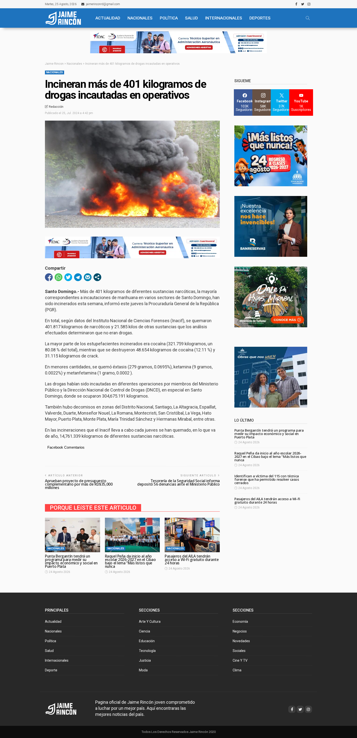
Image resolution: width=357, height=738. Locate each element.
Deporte (51, 670)
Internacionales (223, 18)
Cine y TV (240, 660)
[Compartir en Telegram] (78, 277)
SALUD (191, 18)
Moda (143, 670)
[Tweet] (68, 277)
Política (50, 641)
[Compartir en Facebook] (49, 277)
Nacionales (54, 72)
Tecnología (147, 651)
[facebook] (296, 4)
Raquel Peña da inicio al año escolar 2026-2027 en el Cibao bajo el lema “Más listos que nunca (130, 561)
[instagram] (309, 4)
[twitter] (302, 4)
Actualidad (53, 621)
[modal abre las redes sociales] (97, 277)
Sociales (239, 651)
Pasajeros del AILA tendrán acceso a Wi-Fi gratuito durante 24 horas (192, 560)
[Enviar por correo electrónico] (88, 277)
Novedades (241, 641)
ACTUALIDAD (107, 18)
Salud (49, 651)
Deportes (260, 18)
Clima (237, 670)
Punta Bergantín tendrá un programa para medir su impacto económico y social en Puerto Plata (71, 561)
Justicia (145, 660)
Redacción (56, 106)
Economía (240, 621)
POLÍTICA (169, 18)
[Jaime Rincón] (66, 18)
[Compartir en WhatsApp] (58, 277)
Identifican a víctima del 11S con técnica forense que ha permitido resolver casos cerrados (266, 479)
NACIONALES (140, 18)
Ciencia (144, 631)
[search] (307, 18)
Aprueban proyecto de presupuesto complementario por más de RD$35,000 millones (78, 484)
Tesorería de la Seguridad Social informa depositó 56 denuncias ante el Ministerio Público (178, 482)
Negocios (240, 631)
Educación (147, 641)
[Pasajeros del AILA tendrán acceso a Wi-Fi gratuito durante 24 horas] (192, 535)
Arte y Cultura (150, 621)
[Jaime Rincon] (65, 708)
